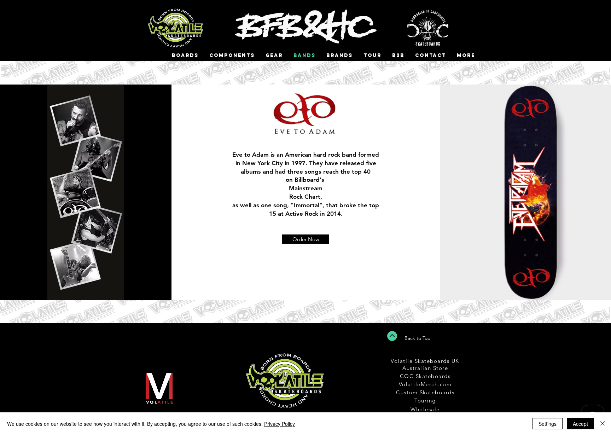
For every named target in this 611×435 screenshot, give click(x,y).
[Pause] (126, 411)
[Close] (602, 423)
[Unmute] (138, 411)
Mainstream (305, 188)
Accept (580, 423)
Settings (548, 423)
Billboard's (309, 179)
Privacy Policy (279, 423)
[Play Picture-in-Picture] (185, 411)
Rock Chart (304, 196)
